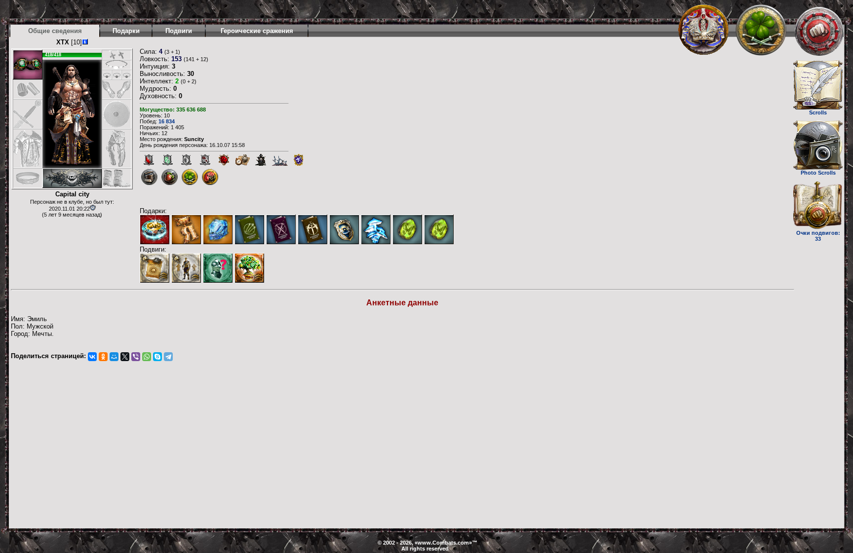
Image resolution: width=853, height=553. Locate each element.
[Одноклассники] (103, 356)
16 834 (166, 121)
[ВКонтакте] (92, 356)
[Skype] (157, 356)
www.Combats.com (443, 543)
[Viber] (135, 356)
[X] (124, 356)
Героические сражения (257, 31)
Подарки (126, 31)
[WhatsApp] (146, 356)
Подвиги (178, 31)
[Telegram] (168, 356)
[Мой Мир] (114, 356)
